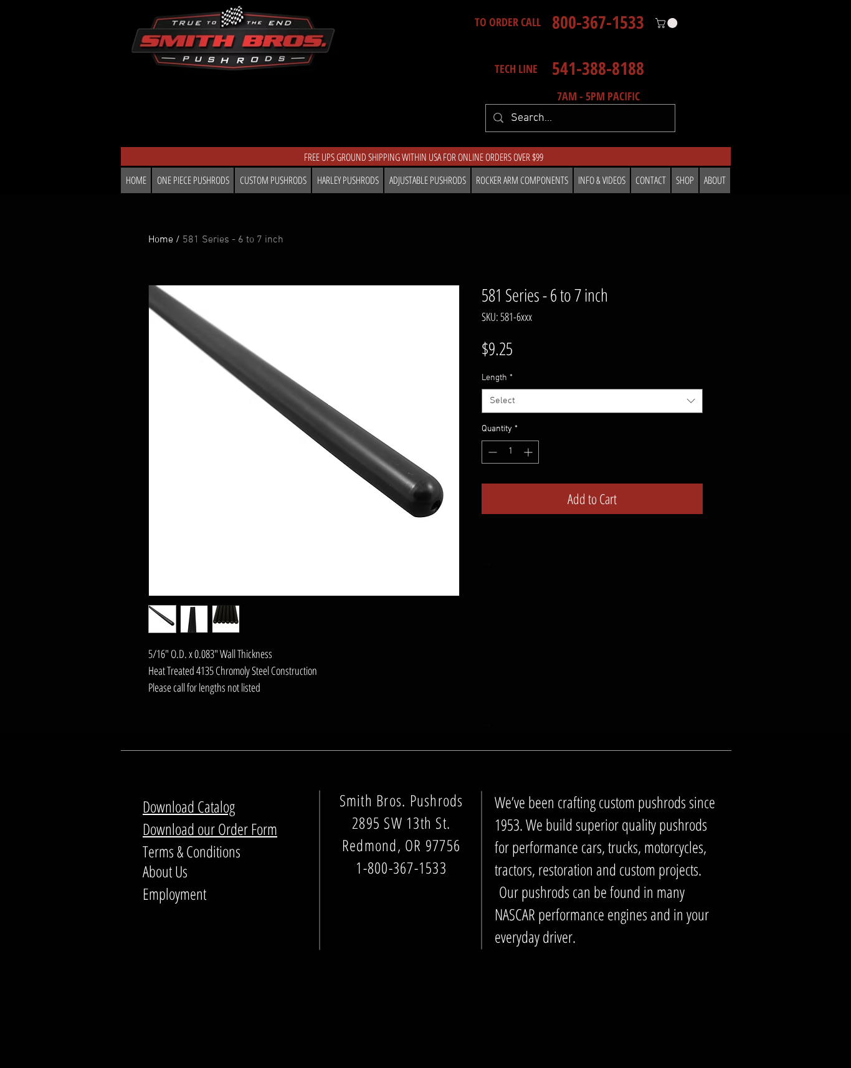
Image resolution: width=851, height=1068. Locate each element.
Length (497, 378)
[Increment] (529, 452)
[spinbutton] (510, 452)
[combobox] (592, 401)
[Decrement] (491, 452)
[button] (667, 23)
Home (160, 240)
